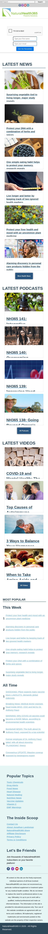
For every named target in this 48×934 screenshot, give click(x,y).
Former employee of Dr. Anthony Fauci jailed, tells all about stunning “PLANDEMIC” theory (24, 742)
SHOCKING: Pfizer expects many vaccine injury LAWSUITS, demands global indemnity (25, 695)
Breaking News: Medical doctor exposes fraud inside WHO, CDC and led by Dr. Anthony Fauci (24, 707)
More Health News (24, 276)
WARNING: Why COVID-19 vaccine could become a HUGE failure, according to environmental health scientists (25, 719)
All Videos (24, 585)
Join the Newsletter (25, 49)
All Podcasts (24, 431)
